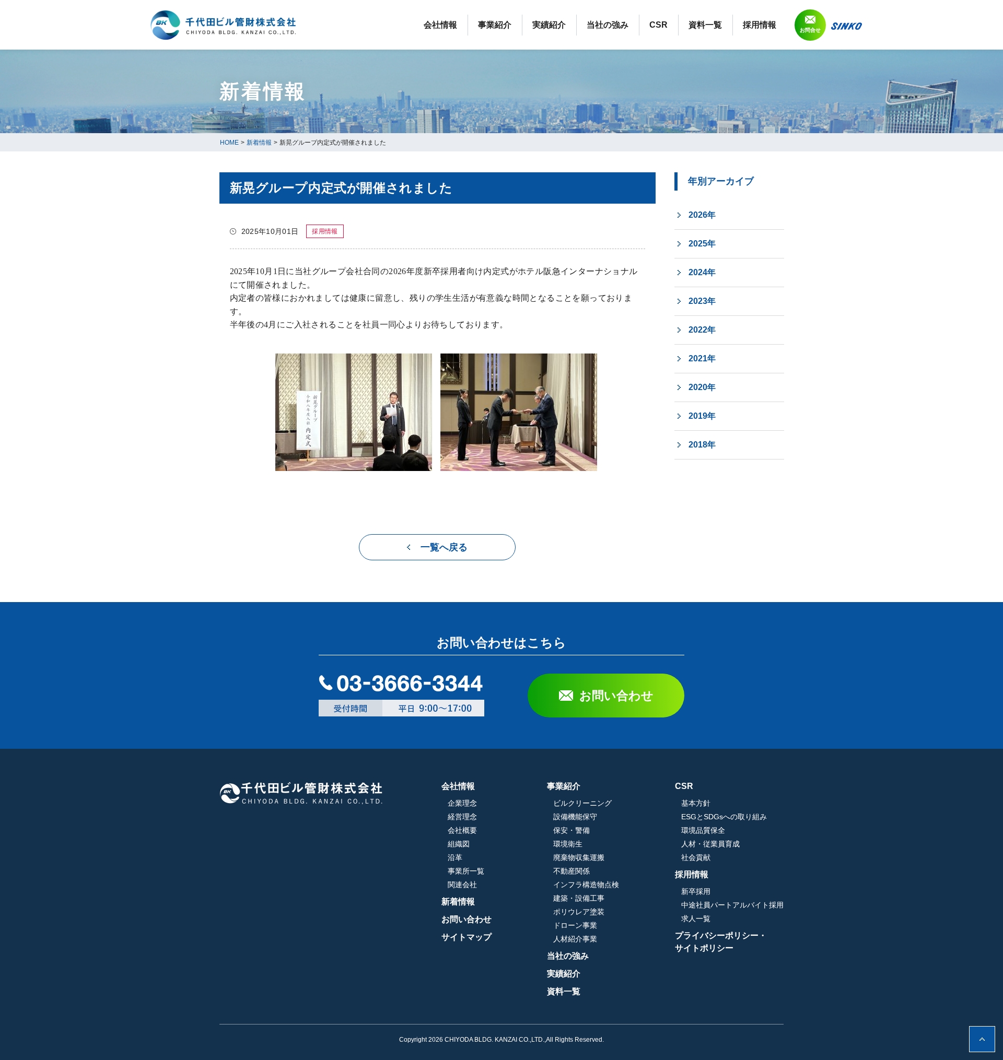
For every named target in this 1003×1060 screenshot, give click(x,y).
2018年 (702, 444)
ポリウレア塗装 (578, 912)
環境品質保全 (703, 830)
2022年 (702, 329)
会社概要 (462, 830)
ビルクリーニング (582, 803)
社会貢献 (695, 857)
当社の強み (607, 24)
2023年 (702, 301)
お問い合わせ (616, 695)
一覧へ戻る (444, 547)
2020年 (702, 387)
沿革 (455, 857)
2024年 (702, 272)
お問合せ (810, 30)
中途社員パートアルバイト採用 (732, 905)
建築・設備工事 (578, 898)
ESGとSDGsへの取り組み (724, 816)
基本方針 (695, 803)
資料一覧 (705, 24)
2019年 (702, 415)
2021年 (702, 358)
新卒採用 (695, 891)
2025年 (702, 243)
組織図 (459, 844)
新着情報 (458, 901)
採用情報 (759, 24)
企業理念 (462, 803)
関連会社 (462, 884)
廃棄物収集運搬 (578, 857)
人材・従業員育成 (710, 844)
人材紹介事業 (575, 939)
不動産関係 (571, 871)
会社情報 (440, 24)
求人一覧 (695, 918)
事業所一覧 (466, 871)
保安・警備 (571, 830)
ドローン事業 (575, 925)
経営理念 (462, 816)
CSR (658, 24)
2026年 (702, 214)
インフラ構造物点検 (586, 884)
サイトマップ (466, 937)
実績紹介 (549, 24)
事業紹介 (494, 24)
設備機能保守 (575, 816)
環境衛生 (567, 844)
